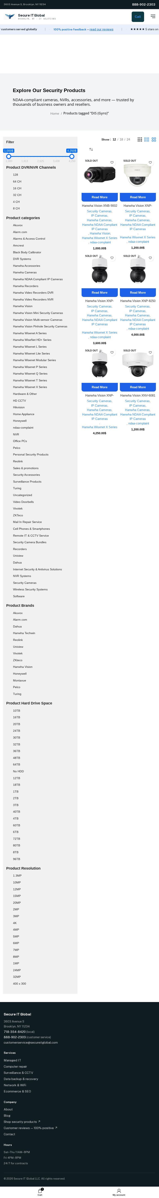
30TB (16, 737)
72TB (16, 838)
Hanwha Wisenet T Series (30, 380)
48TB (16, 757)
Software (19, 596)
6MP (16, 943)
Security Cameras (24, 582)
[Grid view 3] (140, 139)
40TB (16, 811)
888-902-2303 (143, 4)
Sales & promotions (26, 468)
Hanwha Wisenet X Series (30, 387)
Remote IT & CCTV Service (31, 535)
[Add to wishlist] (112, 162)
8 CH (16, 208)
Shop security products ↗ (22, 1122)
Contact (9, 1134)
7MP (16, 950)
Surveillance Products (27, 481)
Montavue (19, 680)
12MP (17, 889)
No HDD (18, 771)
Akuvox (18, 225)
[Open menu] (150, 16)
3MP (16, 916)
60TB (16, 825)
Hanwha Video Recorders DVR (33, 292)
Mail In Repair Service (27, 522)
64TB (16, 764)
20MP (17, 902)
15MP (17, 896)
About (8, 1109)
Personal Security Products (30, 454)
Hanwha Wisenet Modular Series (34, 360)
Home (55, 113)
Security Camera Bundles (29, 542)
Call (138, 16)
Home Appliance (23, 414)
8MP (16, 956)
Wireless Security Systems (30, 589)
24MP (17, 970)
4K (15, 923)
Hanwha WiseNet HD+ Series (32, 339)
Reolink (18, 461)
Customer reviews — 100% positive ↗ (31, 1128)
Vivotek (18, 508)
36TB (16, 751)
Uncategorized (22, 495)
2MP (16, 909)
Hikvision (19, 407)
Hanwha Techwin (24, 633)
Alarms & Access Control (29, 238)
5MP (16, 936)
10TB (16, 710)
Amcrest (18, 245)
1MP (16, 963)
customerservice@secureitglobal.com (31, 1042)
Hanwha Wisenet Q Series (30, 373)
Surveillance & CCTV (18, 1072)
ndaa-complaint (23, 427)
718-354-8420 (15, 1031)
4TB (15, 818)
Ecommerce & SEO (17, 1091)
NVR (16, 434)
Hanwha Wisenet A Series (30, 333)
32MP (17, 976)
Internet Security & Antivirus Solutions (37, 569)
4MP (16, 929)
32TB (16, 744)
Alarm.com (20, 232)
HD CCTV (19, 400)
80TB (16, 845)
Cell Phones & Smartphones (31, 528)
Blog (7, 1115)
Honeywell (19, 420)
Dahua (17, 562)
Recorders (20, 549)
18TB (16, 784)
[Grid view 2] (154, 139)
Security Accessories (26, 474)
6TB (15, 832)
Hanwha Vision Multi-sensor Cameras (37, 319)
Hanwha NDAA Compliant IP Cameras (38, 279)
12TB (16, 778)
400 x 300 (19, 983)
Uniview (18, 555)
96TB (16, 859)
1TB (15, 791)
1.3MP (17, 875)
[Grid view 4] (146, 139)
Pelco (16, 447)
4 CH (16, 201)
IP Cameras (99, 215)
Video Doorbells (23, 501)
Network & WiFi (15, 1085)
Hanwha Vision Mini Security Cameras (38, 313)
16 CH (17, 188)
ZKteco (17, 660)
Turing (17, 488)
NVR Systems (22, 576)
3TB (15, 805)
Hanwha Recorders (25, 286)
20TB (16, 724)
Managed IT (12, 1060)
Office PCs (20, 441)
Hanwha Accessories (26, 265)
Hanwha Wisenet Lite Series (31, 353)
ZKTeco (18, 515)
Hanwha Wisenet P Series (30, 367)
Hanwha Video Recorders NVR (33, 299)
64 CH (17, 181)
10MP (17, 882)
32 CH (17, 195)
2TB (15, 798)
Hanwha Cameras (25, 272)
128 (15, 174)
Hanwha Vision (23, 306)
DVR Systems (22, 259)
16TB (16, 717)
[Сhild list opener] (25, 226)
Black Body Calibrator (27, 252)
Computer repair (15, 1066)
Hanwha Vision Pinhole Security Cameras (40, 326)
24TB (16, 730)
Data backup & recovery (21, 1079)
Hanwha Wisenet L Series (30, 346)
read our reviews (101, 29)
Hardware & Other (25, 393)
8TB (15, 852)
